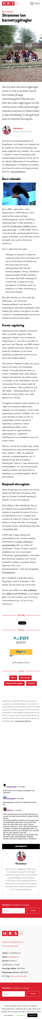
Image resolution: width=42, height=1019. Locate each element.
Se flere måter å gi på (20, 662)
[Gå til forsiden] (12, 933)
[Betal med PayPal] (21, 652)
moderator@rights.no (23, 721)
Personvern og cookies (10, 946)
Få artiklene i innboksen (15, 905)
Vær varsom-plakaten (19, 976)
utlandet (32, 683)
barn (14, 678)
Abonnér (33, 910)
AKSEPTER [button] (32, 1015)
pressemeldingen (18, 171)
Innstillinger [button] (20, 1015)
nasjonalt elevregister (15, 683)
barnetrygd (26, 678)
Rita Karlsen (18, 128)
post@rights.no (13, 957)
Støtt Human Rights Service (12, 942)
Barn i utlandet (7, 12)
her (25, 600)
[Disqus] (21, 753)
